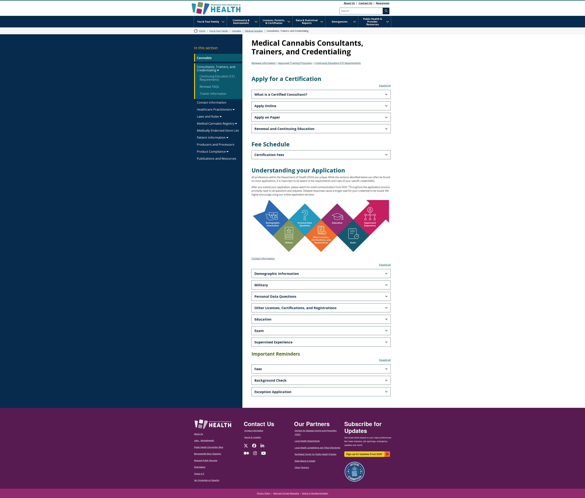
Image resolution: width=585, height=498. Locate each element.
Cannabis (236, 30)
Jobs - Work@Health (204, 440)
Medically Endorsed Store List (218, 130)
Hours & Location (252, 437)
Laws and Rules (208, 116)
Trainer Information (213, 94)
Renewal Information (264, 63)
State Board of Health (305, 460)
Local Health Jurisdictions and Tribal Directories (317, 447)
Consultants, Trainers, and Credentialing (216, 68)
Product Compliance (212, 151)
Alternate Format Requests (286, 493)
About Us (349, 3)
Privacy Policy (263, 493)
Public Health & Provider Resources (372, 21)
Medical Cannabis (254, 30)
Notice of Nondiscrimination (315, 493)
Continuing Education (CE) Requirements (217, 78)
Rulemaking (199, 466)
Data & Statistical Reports (307, 22)
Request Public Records (205, 460)
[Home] (218, 8)
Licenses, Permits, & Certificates (274, 22)
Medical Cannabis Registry (216, 123)
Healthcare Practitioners (215, 109)
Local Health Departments (307, 440)
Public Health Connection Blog (208, 447)
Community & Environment (241, 22)
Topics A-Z (199, 473)
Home (202, 30)
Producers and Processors (215, 144)
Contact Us (365, 3)
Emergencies (339, 21)
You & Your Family (208, 21)
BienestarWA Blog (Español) (207, 453)
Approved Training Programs (295, 63)
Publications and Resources (216, 158)
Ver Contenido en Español (206, 480)
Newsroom (382, 3)
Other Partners (302, 467)
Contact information (263, 258)
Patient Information (211, 137)
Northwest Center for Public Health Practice (315, 454)
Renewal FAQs (209, 87)
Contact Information (211, 102)
